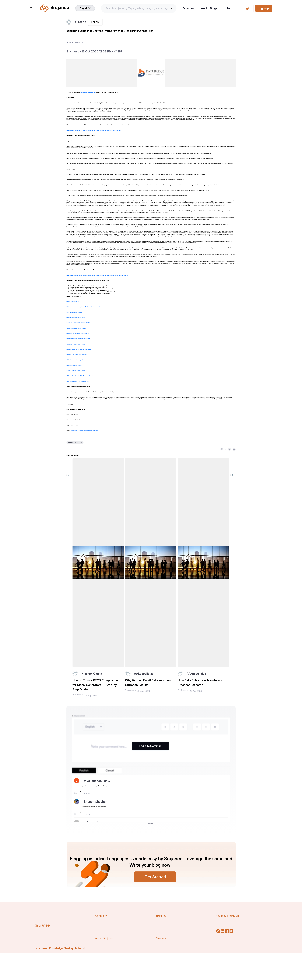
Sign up (264, 8)
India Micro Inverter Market (74, 312)
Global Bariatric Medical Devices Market (77, 381)
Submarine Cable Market (88, 92)
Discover (189, 8)
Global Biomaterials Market (74, 365)
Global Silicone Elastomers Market (76, 328)
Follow (95, 22)
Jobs (227, 8)
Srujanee (42, 925)
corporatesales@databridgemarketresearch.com (84, 430)
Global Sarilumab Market (73, 301)
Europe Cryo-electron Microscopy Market (78, 323)
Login (246, 8)
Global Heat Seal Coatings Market (76, 360)
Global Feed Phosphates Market (75, 344)
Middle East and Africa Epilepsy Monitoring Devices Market (83, 307)
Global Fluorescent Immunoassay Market (78, 338)
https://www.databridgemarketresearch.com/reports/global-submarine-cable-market (93, 130)
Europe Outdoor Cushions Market (75, 370)
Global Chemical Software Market (75, 317)
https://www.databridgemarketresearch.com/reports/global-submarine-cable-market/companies (97, 275)
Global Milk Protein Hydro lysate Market (77, 333)
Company (101, 915)
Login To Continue (150, 746)
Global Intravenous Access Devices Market (78, 349)
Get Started (155, 876)
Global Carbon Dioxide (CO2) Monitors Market (79, 376)
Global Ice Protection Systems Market (77, 354)
